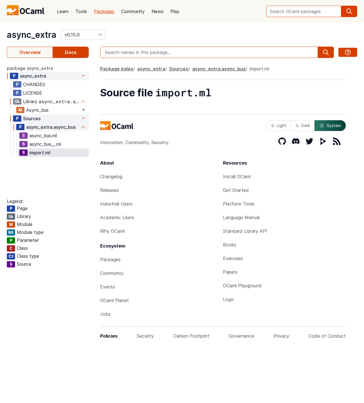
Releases (109, 190)
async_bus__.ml (45, 144)
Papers (230, 272)
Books (229, 245)
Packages (104, 11)
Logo (228, 299)
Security (145, 336)
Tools (81, 11)
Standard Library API (245, 231)
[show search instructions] (347, 52)
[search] (349, 11)
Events (107, 287)
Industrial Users (116, 204)
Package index (116, 69)
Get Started (236, 190)
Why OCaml (112, 231)
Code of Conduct (327, 336)
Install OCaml (237, 176)
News (158, 11)
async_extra (31, 35)
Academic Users (117, 217)
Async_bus (37, 110)
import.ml (39, 152)
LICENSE (32, 93)
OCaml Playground (242, 285)
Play (174, 11)
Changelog (111, 176)
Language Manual (241, 217)
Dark (305, 125)
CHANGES (34, 84)
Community (133, 11)
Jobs (105, 314)
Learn (63, 11)
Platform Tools (239, 204)
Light (281, 125)
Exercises (233, 258)
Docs (70, 52)
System (334, 125)
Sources (32, 118)
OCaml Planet (114, 300)
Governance (241, 336)
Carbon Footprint (191, 336)
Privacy (281, 336)
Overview (30, 52)
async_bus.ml (43, 135)
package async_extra (30, 68)
